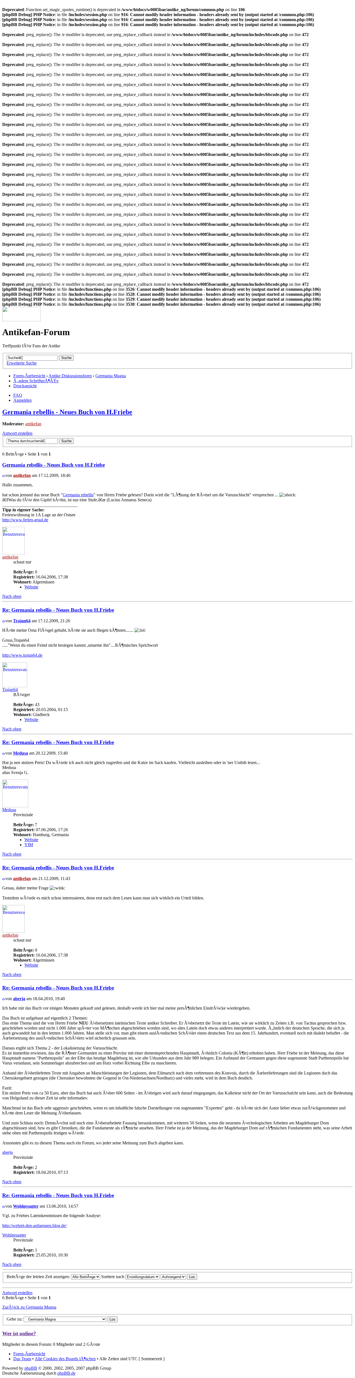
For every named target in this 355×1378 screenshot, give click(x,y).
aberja (19, 998)
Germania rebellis (78, 494)
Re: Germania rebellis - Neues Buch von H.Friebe (58, 610)
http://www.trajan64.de (22, 655)
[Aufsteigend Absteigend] (179, 1276)
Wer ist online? (19, 1333)
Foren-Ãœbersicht (29, 375)
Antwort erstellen (17, 433)
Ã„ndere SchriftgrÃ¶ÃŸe (36, 380)
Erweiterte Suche (22, 363)
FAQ (17, 395)
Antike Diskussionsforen (70, 375)
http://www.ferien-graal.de (25, 519)
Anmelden (22, 400)
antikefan (33, 423)
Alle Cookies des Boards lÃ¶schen (65, 1358)
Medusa (20, 753)
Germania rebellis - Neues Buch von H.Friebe (67, 412)
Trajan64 (22, 620)
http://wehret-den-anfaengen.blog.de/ (34, 1225)
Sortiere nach (113, 1276)
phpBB (30, 1368)
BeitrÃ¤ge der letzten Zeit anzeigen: (39, 1276)
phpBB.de (66, 1373)
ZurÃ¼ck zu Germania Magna (29, 1307)
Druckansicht (25, 385)
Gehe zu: (14, 1319)
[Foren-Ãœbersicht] (21, 319)
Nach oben (11, 596)
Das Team (22, 1358)
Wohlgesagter (26, 1206)
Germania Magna (110, 375)
